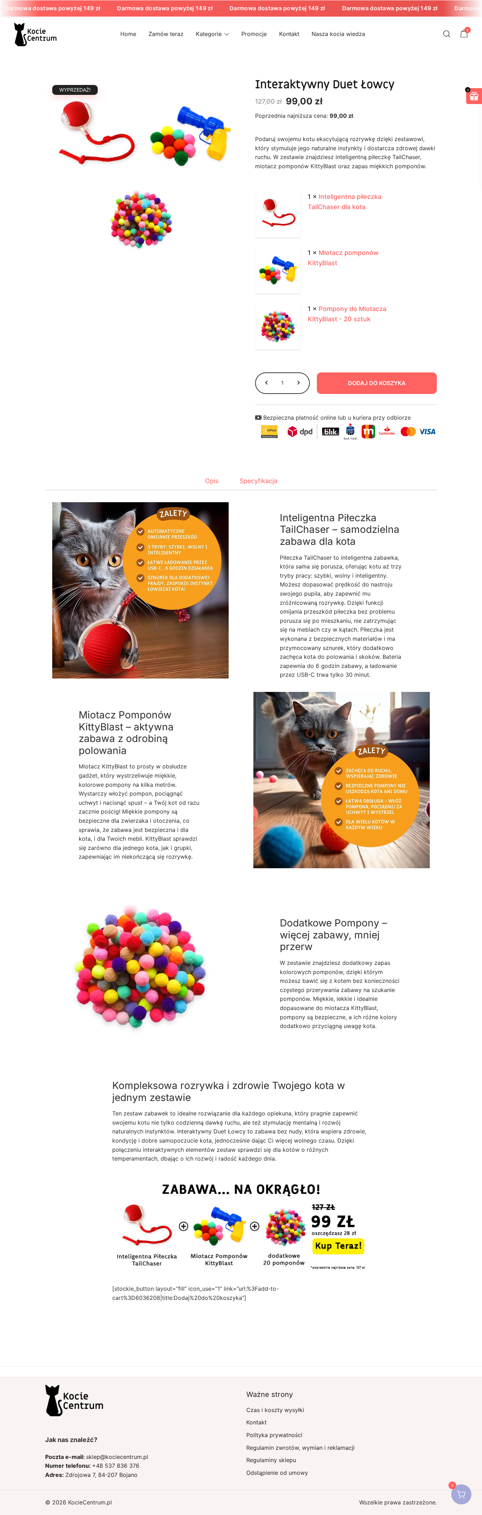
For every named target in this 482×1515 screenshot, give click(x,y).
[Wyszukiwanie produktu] (446, 33)
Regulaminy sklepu (271, 1460)
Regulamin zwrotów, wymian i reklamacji (300, 1447)
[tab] (211, 481)
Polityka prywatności (274, 1434)
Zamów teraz (166, 33)
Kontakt (289, 33)
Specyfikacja (258, 481)
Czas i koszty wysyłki (275, 1409)
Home (128, 33)
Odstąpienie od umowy (277, 1472)
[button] (267, 383)
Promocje (254, 33)
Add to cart (377, 383)
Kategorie (209, 33)
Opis (211, 481)
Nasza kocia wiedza (338, 33)
